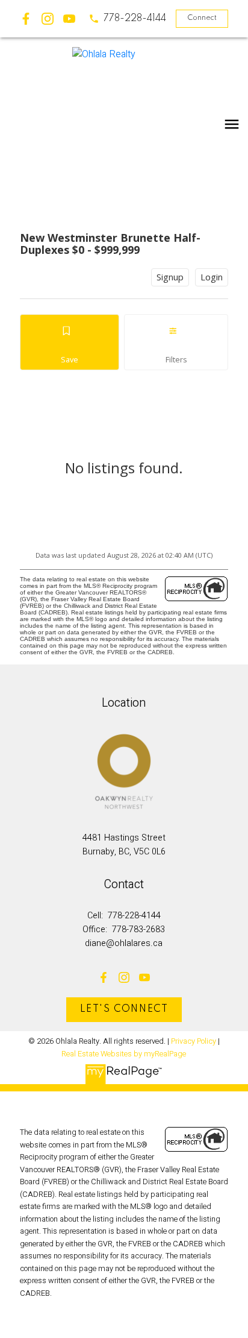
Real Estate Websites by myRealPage (123, 1054)
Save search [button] (70, 342)
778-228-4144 (135, 19)
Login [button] (211, 277)
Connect (202, 18)
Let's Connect (124, 1009)
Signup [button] (170, 277)
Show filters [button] (176, 342)
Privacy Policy (193, 1041)
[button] (127, 18)
